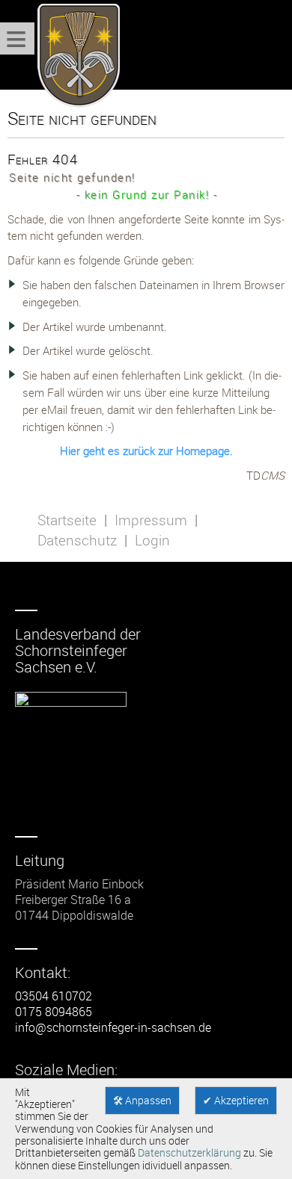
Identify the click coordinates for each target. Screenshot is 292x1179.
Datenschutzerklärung (189, 1153)
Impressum (151, 520)
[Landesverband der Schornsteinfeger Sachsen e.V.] (75, 56)
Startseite (67, 520)
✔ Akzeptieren (236, 1100)
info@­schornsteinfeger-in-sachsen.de (113, 1027)
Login (152, 540)
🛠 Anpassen (142, 1100)
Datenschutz (77, 540)
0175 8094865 (53, 1011)
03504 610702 (53, 996)
